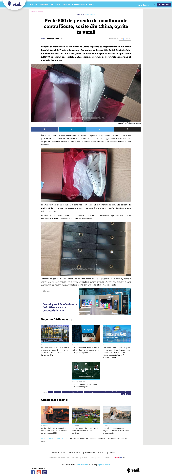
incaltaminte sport (90, 392)
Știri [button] (30, 4)
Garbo (92, 458)
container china (67, 392)
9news (108, 458)
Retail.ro (44, 438)
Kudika (84, 458)
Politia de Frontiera (117, 392)
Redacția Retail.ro (54, 38)
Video (57, 4)
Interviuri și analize (44, 4)
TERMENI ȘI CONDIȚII (75, 453)
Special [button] (92, 4)
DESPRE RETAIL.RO (58, 453)
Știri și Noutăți (90, 14)
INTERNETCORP (63, 458)
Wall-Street (75, 458)
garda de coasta (77, 392)
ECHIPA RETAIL (114, 453)
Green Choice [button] (80, 4)
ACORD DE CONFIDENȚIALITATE (95, 453)
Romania (127, 392)
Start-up (99, 458)
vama (128, 394)
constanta (57, 392)
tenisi (123, 394)
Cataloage (66, 4)
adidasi (50, 392)
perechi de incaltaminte (103, 392)
